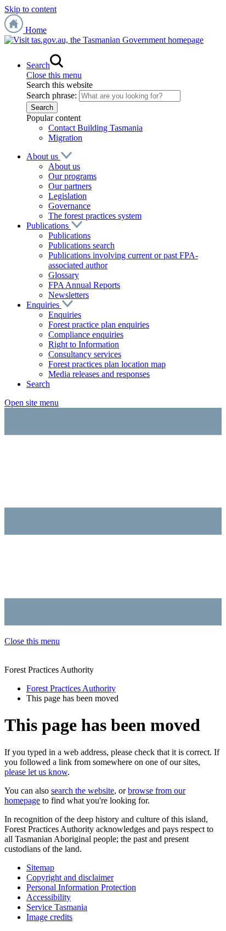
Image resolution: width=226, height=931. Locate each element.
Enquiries (43, 304)
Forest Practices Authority (71, 688)
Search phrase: (51, 95)
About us (43, 156)
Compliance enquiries (85, 334)
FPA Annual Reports (84, 285)
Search (38, 384)
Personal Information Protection (81, 887)
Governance (69, 205)
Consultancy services (84, 354)
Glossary (63, 275)
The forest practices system (95, 215)
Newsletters (68, 295)
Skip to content (30, 9)
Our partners (70, 186)
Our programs (72, 176)
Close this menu (54, 75)
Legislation (67, 196)
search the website (82, 790)
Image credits (49, 917)
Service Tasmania (56, 907)
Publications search (81, 245)
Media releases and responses (99, 374)
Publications (48, 225)
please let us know (35, 772)
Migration (65, 137)
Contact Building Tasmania (95, 127)
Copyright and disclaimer (70, 877)
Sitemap (40, 867)
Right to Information (83, 344)
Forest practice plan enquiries (98, 324)
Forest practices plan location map (107, 364)
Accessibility (48, 897)
